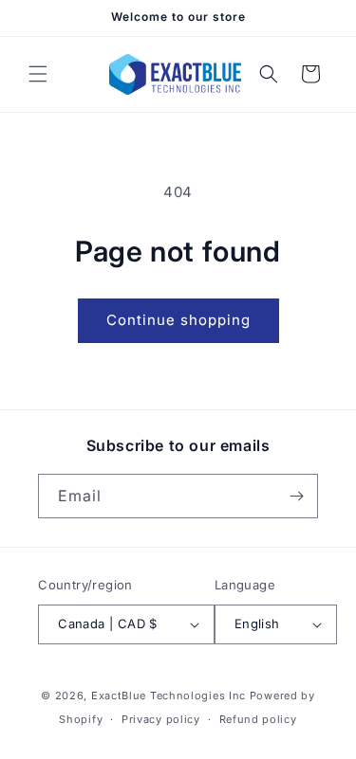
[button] (38, 74)
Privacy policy (161, 719)
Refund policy (258, 719)
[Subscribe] (296, 496)
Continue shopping (178, 320)
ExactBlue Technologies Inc (168, 695)
